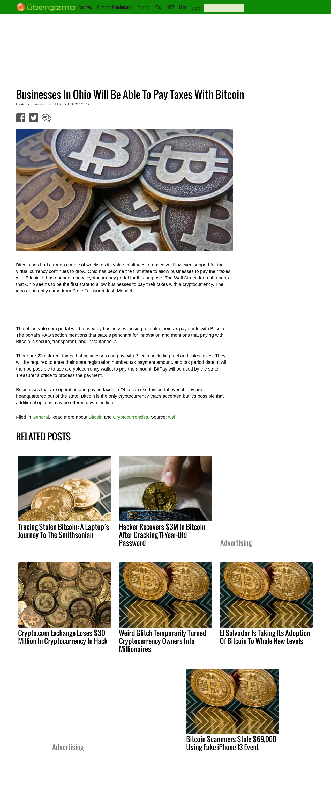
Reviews (85, 7)
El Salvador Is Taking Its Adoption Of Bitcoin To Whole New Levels (265, 637)
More (183, 7)
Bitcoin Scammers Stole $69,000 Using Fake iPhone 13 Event (231, 743)
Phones (143, 7)
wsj (171, 417)
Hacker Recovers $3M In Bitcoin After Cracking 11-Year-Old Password (162, 534)
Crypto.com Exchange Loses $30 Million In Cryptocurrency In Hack (63, 637)
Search (196, 8)
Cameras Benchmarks (114, 7)
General (40, 417)
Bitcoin (96, 417)
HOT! (170, 7)
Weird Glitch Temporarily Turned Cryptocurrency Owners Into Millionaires (162, 641)
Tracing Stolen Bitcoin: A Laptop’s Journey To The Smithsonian (63, 530)
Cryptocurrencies (130, 417)
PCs (158, 7)
